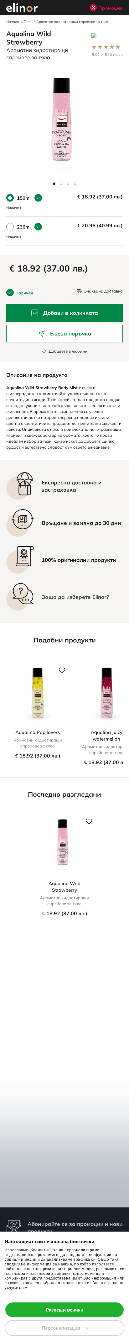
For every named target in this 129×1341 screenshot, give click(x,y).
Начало (12, 21)
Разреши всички (64, 1309)
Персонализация (61, 1328)
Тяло (27, 21)
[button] (54, 183)
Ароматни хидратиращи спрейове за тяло (72, 21)
